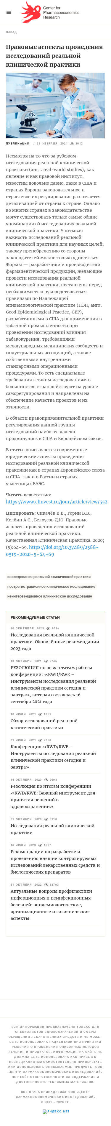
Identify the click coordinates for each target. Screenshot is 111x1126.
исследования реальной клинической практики (49, 577)
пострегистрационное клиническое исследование (51, 586)
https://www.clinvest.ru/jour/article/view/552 (56, 502)
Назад (11, 32)
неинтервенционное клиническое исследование (49, 596)
